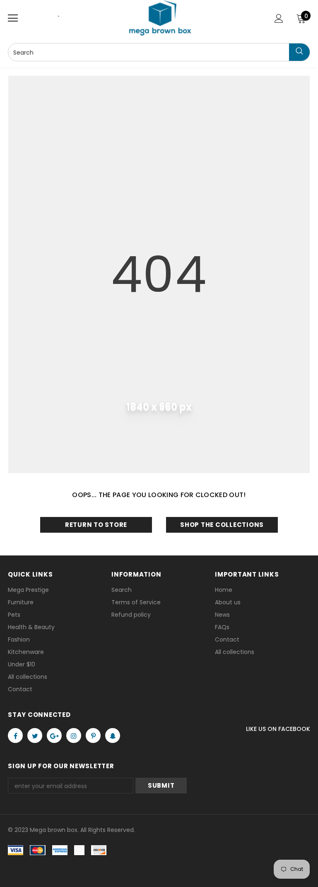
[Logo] (160, 18)
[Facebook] (15, 735)
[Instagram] (73, 735)
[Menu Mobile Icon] (13, 18)
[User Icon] (279, 18)
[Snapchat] (112, 735)
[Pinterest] (93, 735)
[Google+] (54, 735)
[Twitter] (34, 735)
